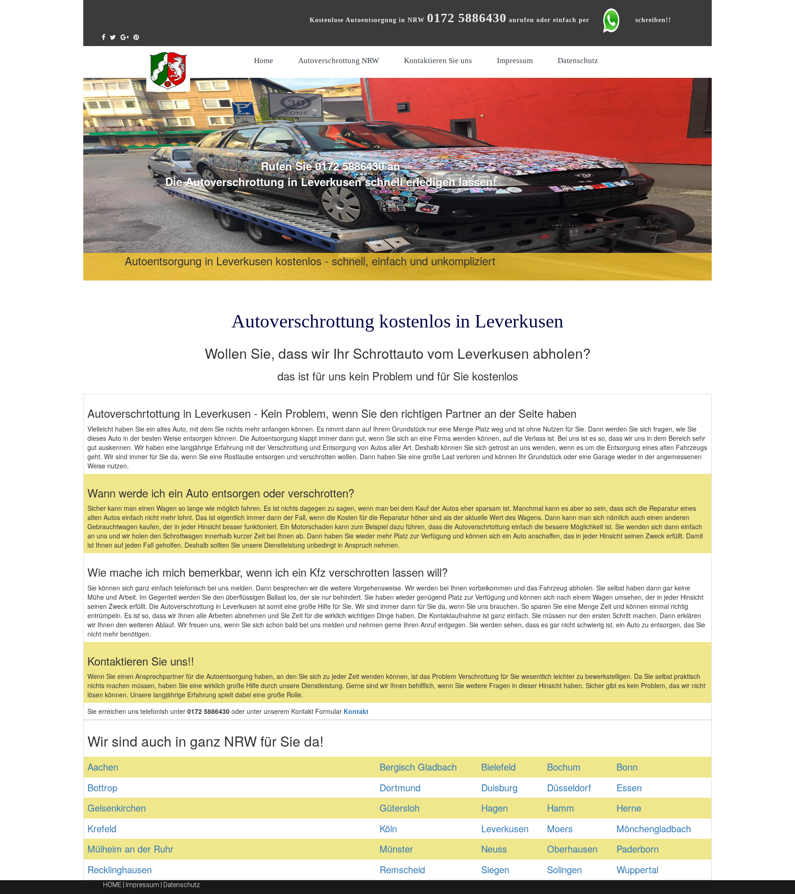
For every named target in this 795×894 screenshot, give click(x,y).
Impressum (515, 60)
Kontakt (356, 711)
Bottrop (102, 787)
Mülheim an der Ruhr (130, 848)
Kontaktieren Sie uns (438, 60)
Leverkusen (505, 828)
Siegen (495, 869)
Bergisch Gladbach (418, 766)
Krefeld (101, 828)
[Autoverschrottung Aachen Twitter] (115, 36)
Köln (388, 828)
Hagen (494, 807)
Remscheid (402, 869)
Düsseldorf (569, 787)
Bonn (627, 766)
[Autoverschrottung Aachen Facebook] (106, 36)
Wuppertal (637, 869)
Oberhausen (572, 848)
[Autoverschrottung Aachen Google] (127, 36)
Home (263, 60)
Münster (396, 848)
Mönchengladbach (653, 828)
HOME (112, 884)
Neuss (494, 848)
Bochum (564, 766)
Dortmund (400, 787)
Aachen (102, 766)
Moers (560, 828)
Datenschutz (578, 60)
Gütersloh (400, 807)
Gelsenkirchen (116, 807)
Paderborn (637, 848)
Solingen (564, 869)
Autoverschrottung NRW (338, 60)
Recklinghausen (119, 869)
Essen (629, 787)
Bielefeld (498, 766)
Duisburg (499, 787)
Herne (628, 807)
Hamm (560, 807)
